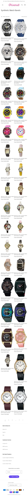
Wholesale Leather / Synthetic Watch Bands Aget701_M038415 (20, 349)
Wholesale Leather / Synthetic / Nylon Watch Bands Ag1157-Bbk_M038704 (6, 82)
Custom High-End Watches (8, 457)
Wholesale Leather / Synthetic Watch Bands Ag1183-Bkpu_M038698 (7, 102)
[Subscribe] (20, 472)
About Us (5, 429)
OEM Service (5, 446)
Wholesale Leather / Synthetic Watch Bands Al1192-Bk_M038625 (20, 254)
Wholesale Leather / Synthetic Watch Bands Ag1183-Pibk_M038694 (7, 140)
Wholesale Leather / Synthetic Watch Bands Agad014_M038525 (20, 324)
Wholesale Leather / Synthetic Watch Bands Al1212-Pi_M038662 (20, 235)
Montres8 (11, 494)
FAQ (3, 435)
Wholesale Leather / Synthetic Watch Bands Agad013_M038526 (7, 324)
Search (4, 432)
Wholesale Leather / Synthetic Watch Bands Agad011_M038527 (20, 299)
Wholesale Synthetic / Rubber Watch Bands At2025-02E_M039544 (7, 38)
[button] (2, 4)
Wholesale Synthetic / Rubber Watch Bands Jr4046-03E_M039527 (20, 63)
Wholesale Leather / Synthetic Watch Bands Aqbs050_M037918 (7, 412)
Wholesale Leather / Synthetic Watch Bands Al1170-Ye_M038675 (20, 178)
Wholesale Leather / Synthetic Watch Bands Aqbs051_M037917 (20, 412)
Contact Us (5, 443)
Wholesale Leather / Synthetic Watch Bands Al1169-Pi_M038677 (20, 159)
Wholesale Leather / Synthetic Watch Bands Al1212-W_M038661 (7, 254)
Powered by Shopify (17, 494)
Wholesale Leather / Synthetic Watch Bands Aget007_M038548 (7, 298)
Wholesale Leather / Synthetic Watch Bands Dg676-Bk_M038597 (20, 273)
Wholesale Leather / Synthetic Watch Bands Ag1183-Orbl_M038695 (20, 121)
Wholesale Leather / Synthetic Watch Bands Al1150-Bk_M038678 (7, 159)
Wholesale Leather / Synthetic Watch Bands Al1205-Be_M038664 (20, 216)
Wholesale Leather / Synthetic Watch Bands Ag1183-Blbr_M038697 (20, 102)
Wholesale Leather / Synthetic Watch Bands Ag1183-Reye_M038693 (20, 140)
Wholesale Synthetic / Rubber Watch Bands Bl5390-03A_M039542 (7, 62)
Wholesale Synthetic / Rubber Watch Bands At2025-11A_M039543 (20, 39)
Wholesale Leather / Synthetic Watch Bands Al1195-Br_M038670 (20, 197)
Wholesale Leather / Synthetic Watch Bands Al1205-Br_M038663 (7, 235)
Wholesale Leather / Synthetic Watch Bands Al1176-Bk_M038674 (7, 197)
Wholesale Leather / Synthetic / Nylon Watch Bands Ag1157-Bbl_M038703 (19, 82)
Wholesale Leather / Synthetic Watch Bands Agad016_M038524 (7, 350)
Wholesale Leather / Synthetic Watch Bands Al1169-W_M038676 (7, 178)
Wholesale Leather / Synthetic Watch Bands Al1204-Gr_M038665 (7, 216)
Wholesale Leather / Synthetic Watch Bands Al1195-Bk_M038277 (7, 369)
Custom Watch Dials (7, 463)
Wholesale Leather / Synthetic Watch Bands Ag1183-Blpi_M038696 (7, 121)
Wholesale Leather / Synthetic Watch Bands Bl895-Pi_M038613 (7, 273)
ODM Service (5, 449)
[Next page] (22, 420)
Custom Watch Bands (7, 460)
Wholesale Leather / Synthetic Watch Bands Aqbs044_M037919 (20, 382)
